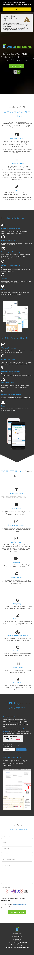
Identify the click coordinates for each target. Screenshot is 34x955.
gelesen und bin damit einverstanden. (12, 907)
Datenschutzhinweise (19, 905)
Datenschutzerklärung (21, 947)
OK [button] (17, 9)
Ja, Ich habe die (7, 904)
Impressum (8, 947)
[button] (15, 72)
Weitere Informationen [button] (23, 5)
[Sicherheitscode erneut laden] (26, 891)
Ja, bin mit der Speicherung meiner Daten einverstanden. (13, 899)
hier (19, 30)
